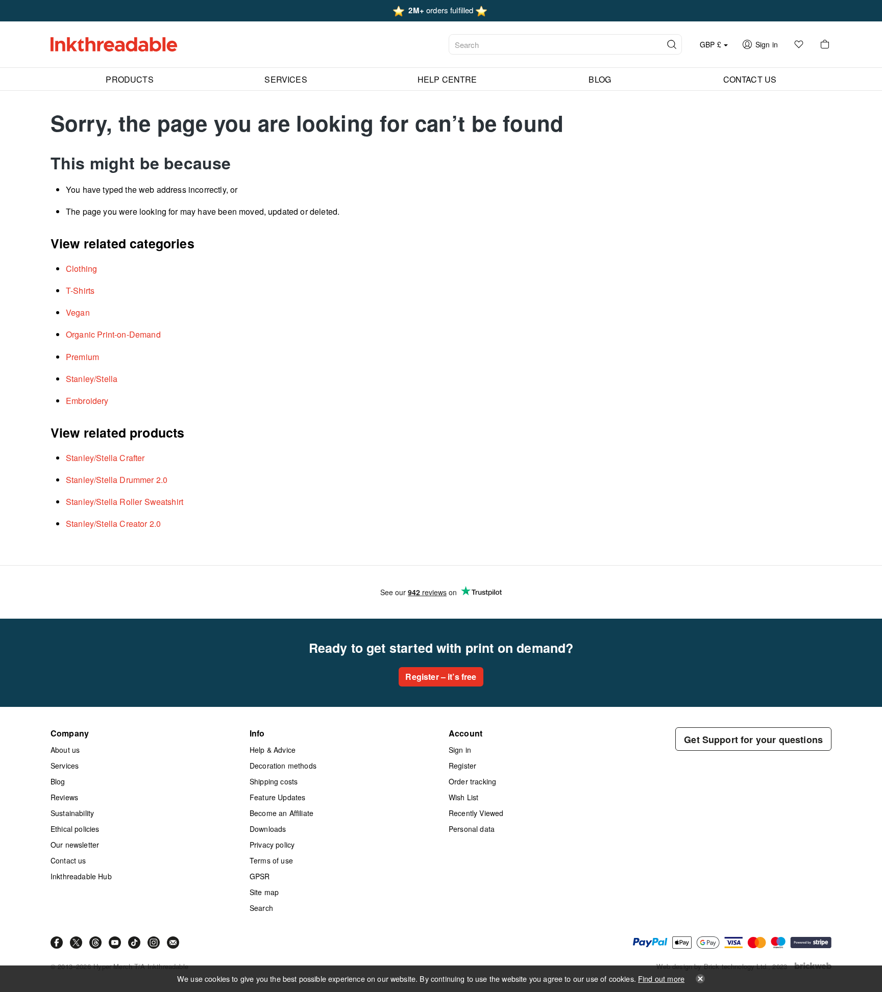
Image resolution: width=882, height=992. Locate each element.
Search (261, 908)
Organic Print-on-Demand (113, 334)
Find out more (661, 978)
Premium (82, 357)
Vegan (78, 312)
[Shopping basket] (824, 44)
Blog (58, 781)
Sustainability (72, 813)
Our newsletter (75, 845)
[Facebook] (56, 942)
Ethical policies (75, 829)
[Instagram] (153, 942)
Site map (264, 892)
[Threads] (95, 942)
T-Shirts (80, 290)
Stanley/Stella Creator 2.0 (113, 523)
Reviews (64, 797)
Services (65, 765)
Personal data (472, 829)
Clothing (81, 268)
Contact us (68, 860)
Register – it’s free (440, 676)
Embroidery (87, 400)
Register (462, 765)
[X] (76, 942)
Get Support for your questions (753, 739)
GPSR (260, 876)
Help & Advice (273, 750)
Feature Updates (277, 797)
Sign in (460, 750)
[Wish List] (798, 44)
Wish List (463, 797)
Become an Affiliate (281, 813)
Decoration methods (283, 765)
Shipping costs (274, 781)
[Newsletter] (173, 942)
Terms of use (271, 860)
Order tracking (472, 781)
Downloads (268, 829)
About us (65, 750)
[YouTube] (115, 942)
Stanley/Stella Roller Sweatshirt (124, 501)
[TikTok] (134, 942)
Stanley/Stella (91, 379)
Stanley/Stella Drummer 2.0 (116, 480)
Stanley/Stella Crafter (105, 458)
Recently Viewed (476, 813)
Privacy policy (272, 845)
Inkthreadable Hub (81, 876)
